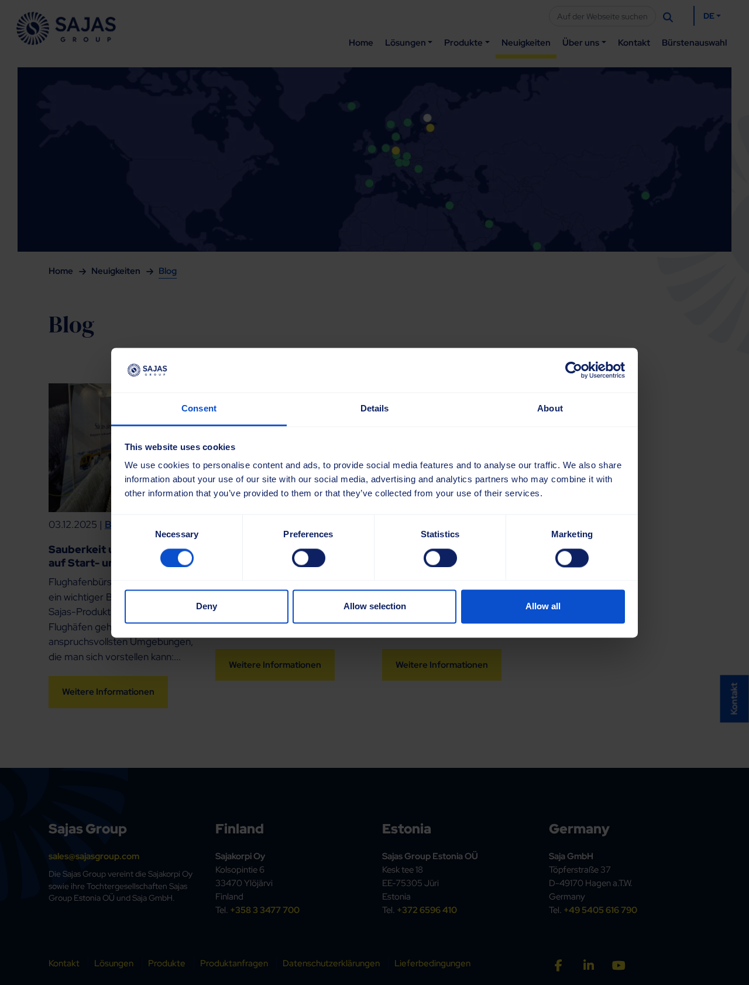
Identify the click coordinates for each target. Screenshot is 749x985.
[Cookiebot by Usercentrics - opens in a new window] (574, 370)
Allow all (543, 607)
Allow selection (374, 607)
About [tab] (550, 409)
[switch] (308, 557)
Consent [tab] (199, 409)
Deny (206, 607)
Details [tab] (374, 409)
